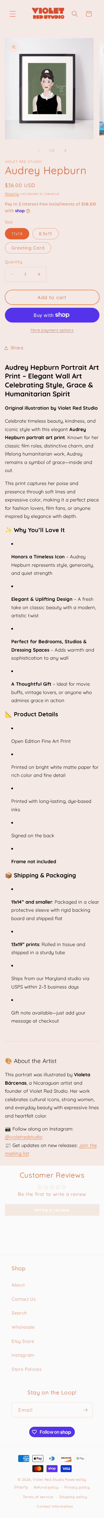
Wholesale (23, 1327)
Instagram (23, 1355)
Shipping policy (73, 1497)
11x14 (17, 233)
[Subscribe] (85, 1410)
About (18, 1285)
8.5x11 (45, 233)
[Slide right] (65, 150)
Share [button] (17, 347)
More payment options (52, 330)
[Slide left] (38, 150)
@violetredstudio (23, 1137)
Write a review (52, 1210)
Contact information (55, 1506)
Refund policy (46, 1487)
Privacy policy (77, 1487)
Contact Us (24, 1299)
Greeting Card (28, 248)
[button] (13, 14)
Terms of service (38, 1497)
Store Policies (26, 1369)
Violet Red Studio (48, 1479)
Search (19, 1313)
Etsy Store (23, 1341)
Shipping (12, 194)
